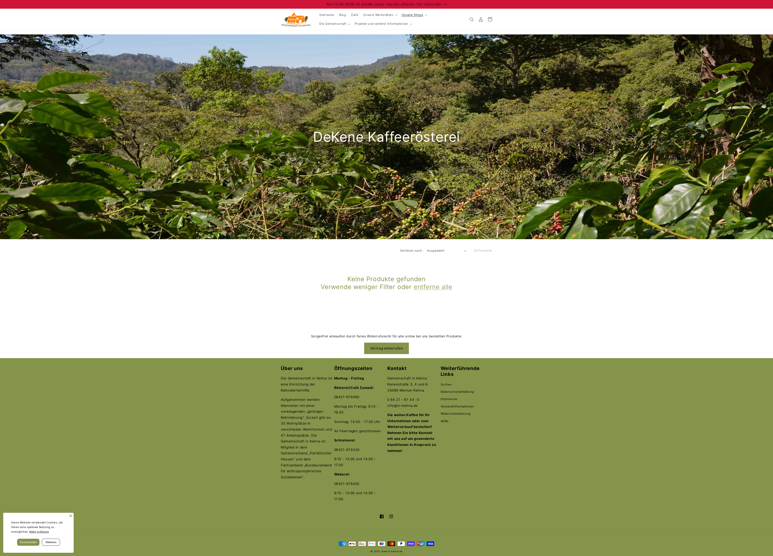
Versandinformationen (457, 406)
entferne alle (433, 287)
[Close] (71, 516)
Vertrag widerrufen (386, 348)
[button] (380, 14)
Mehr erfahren (39, 531)
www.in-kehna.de (392, 551)
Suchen (446, 384)
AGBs (445, 421)
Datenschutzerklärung (457, 392)
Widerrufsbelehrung (456, 413)
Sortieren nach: (411, 250)
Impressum (449, 399)
